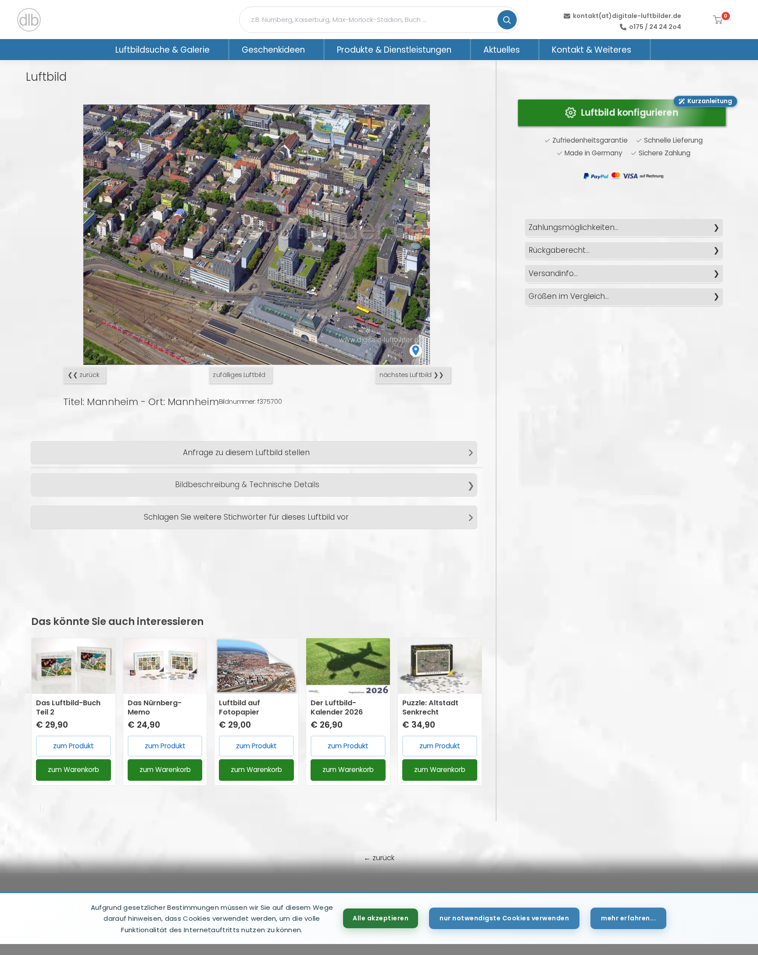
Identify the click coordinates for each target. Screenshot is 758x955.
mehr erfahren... (628, 918)
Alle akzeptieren (380, 918)
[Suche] (507, 19)
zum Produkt (73, 745)
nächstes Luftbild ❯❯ (411, 375)
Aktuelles (501, 50)
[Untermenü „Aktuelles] (531, 49)
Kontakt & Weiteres (591, 50)
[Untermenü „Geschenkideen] (316, 49)
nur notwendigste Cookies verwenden (504, 918)
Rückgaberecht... (559, 250)
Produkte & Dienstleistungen (394, 50)
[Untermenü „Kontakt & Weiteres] (642, 49)
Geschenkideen (273, 50)
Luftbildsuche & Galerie (162, 50)
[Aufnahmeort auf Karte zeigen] (415, 350)
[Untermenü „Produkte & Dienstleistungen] (462, 49)
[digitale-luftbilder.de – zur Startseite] (29, 19)
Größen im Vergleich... (569, 296)
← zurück (379, 858)
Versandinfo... (553, 273)
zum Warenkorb (73, 769)
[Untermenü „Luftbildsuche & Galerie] (221, 49)
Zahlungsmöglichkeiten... (574, 227)
